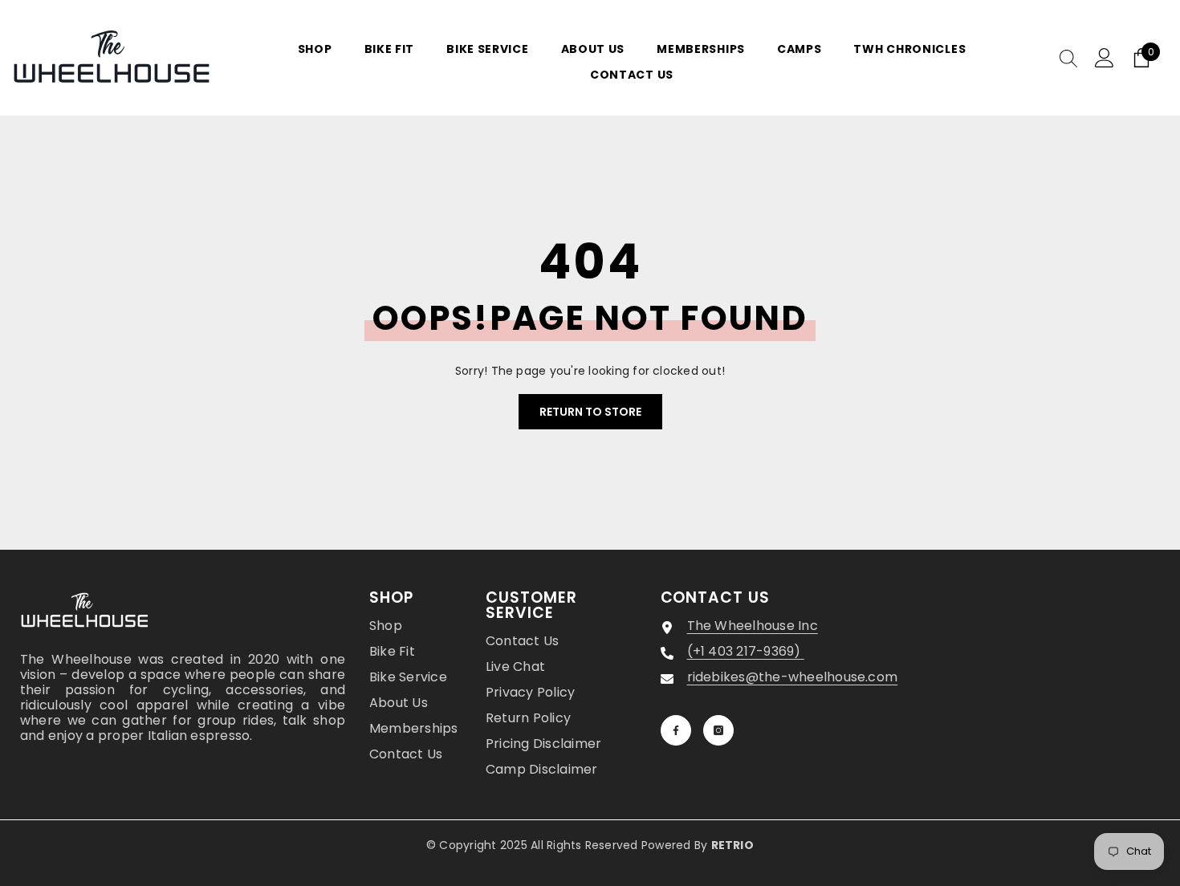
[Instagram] (718, 730)
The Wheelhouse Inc (752, 625)
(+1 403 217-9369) (745, 651)
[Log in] (1104, 57)
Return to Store (590, 412)
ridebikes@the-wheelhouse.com (792, 677)
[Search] (1068, 57)
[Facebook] (676, 730)
